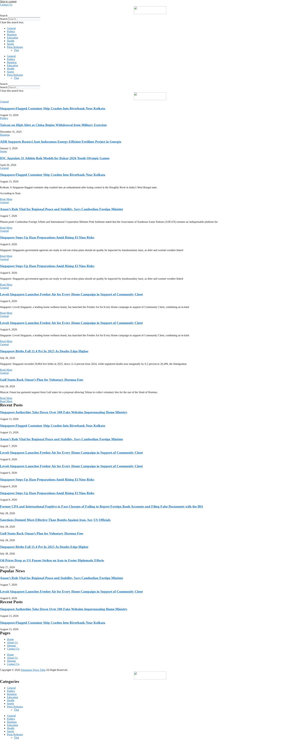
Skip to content (8, 1)
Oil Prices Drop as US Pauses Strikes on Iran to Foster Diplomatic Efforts (52, 560)
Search (3, 18)
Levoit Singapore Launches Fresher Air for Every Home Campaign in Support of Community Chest (71, 294)
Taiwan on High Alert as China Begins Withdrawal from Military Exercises (53, 125)
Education (12, 37)
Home (10, 639)
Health (10, 40)
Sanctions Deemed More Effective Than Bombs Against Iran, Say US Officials (55, 520)
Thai (16, 50)
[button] (150, 15)
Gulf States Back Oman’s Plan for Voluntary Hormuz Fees (41, 380)
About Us (12, 642)
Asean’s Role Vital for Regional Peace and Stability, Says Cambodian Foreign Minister (61, 209)
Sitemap (11, 645)
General (11, 28)
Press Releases (15, 47)
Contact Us (13, 648)
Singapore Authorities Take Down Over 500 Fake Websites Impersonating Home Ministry (63, 412)
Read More (6, 199)
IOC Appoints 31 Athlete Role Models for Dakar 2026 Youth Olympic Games (54, 158)
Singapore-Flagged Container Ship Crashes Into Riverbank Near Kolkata (52, 108)
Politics (11, 31)
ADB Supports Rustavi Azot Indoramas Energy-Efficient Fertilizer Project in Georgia (60, 141)
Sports (10, 43)
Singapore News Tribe (33, 669)
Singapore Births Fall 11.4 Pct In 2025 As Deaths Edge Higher (44, 351)
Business (12, 34)
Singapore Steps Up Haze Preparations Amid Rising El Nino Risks (47, 237)
